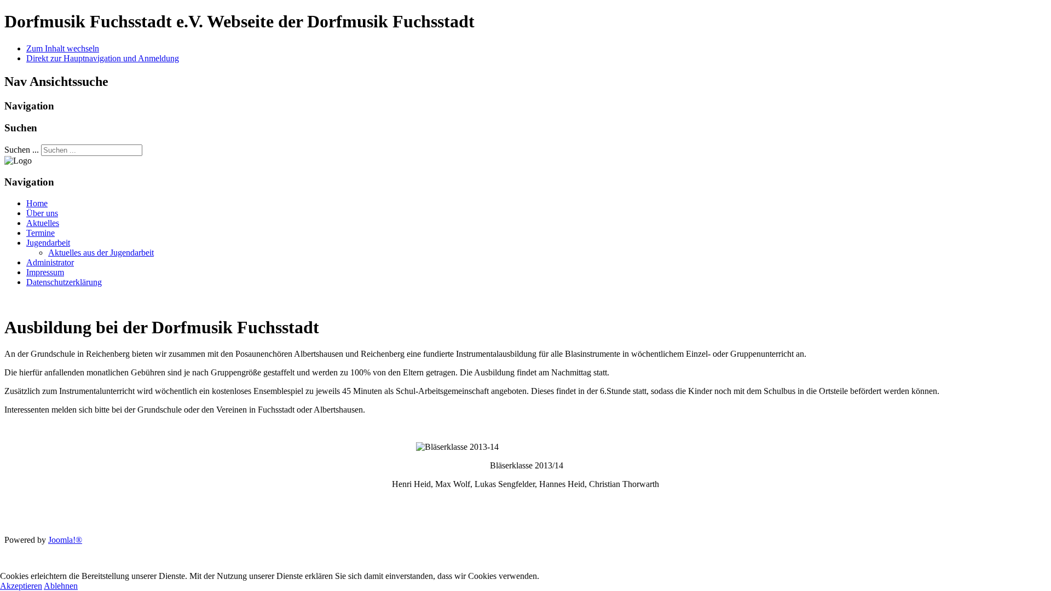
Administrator (50, 262)
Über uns (42, 213)
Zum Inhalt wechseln (62, 48)
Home (37, 203)
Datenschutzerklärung (64, 282)
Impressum (45, 272)
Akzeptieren (21, 585)
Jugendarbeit (48, 242)
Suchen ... (21, 149)
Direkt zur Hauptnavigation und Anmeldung (102, 58)
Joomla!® (65, 539)
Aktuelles (42, 223)
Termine (40, 232)
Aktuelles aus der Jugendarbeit (101, 252)
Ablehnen (61, 585)
